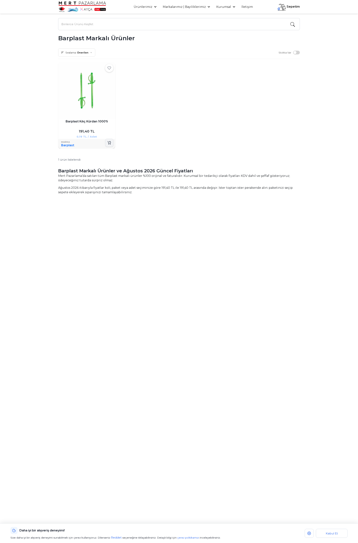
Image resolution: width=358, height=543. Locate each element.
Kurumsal (224, 7)
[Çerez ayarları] (309, 533)
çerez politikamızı (188, 537)
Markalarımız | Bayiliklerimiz (184, 7)
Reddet (116, 537)
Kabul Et (332, 533)
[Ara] (292, 24)
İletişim (247, 7)
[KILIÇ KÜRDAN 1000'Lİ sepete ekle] (109, 143)
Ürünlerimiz (143, 7)
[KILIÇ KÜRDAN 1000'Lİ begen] (109, 68)
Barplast (67, 145)
